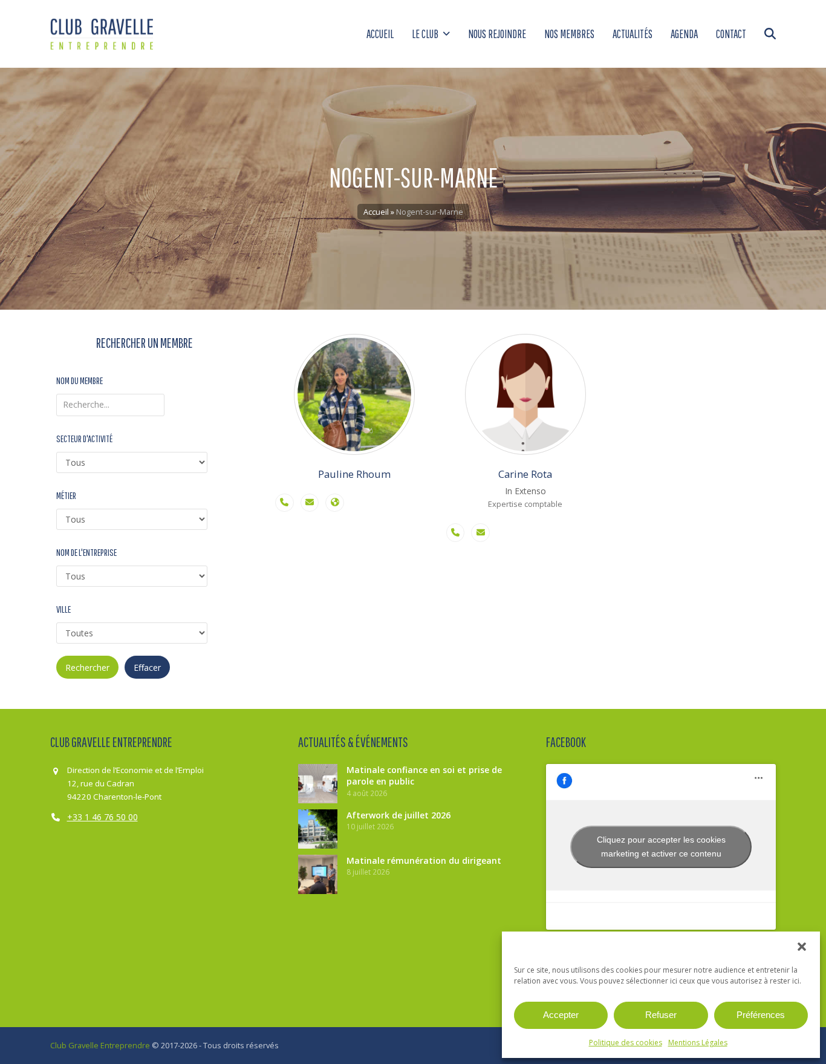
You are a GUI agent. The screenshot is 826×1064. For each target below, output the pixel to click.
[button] (802, 947)
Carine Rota (525, 474)
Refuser (661, 1015)
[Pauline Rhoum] (354, 394)
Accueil (376, 211)
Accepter (561, 1015)
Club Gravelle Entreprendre (100, 1045)
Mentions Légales (697, 1042)
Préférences (761, 1015)
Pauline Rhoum (354, 474)
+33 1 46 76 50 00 (102, 817)
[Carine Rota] (525, 394)
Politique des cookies (625, 1042)
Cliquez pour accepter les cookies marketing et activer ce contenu (661, 846)
